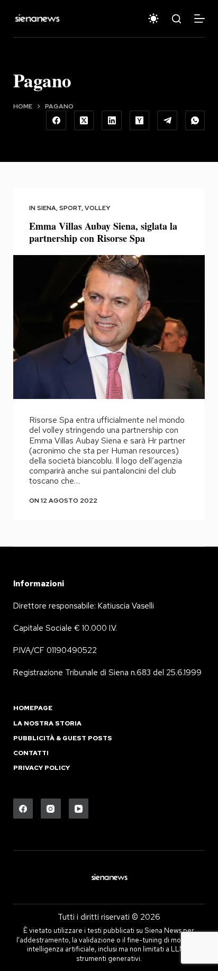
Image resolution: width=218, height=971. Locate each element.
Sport (70, 208)
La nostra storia (47, 724)
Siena (46, 208)
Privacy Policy (41, 768)
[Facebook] (56, 121)
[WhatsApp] (195, 121)
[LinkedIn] (112, 121)
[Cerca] (176, 18)
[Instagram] (51, 808)
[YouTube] (79, 808)
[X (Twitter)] (84, 121)
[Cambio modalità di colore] (153, 18)
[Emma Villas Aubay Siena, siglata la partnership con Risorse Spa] (109, 327)
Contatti (31, 753)
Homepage (32, 708)
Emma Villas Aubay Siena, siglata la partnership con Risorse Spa (103, 232)
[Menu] (199, 18)
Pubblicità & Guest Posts (62, 738)
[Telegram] (167, 121)
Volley (98, 208)
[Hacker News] (140, 121)
